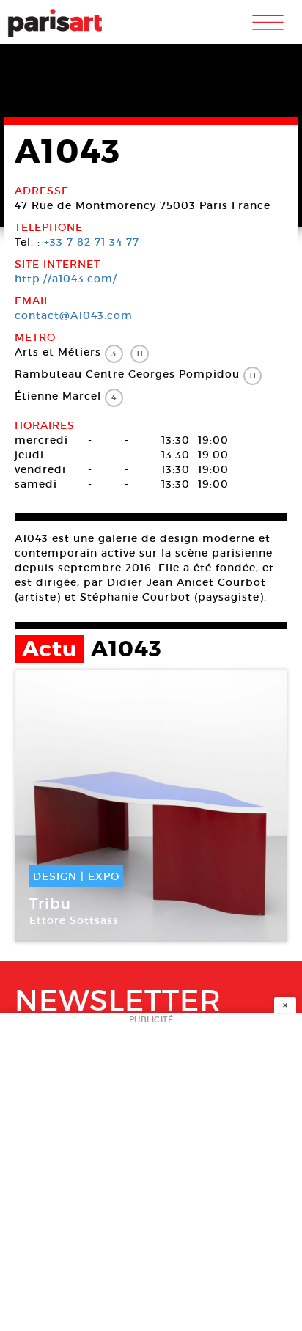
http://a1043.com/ (66, 278)
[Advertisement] (151, 1176)
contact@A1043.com (74, 315)
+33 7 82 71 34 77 (91, 242)
